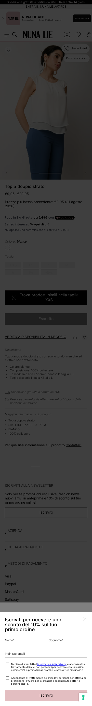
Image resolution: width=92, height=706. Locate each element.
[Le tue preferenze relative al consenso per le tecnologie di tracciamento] (83, 697)
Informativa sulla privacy (51, 664)
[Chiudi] (85, 619)
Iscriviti (46, 695)
